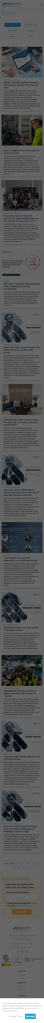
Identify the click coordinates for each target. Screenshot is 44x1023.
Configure (12, 1016)
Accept (30, 1016)
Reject (20, 1016)
